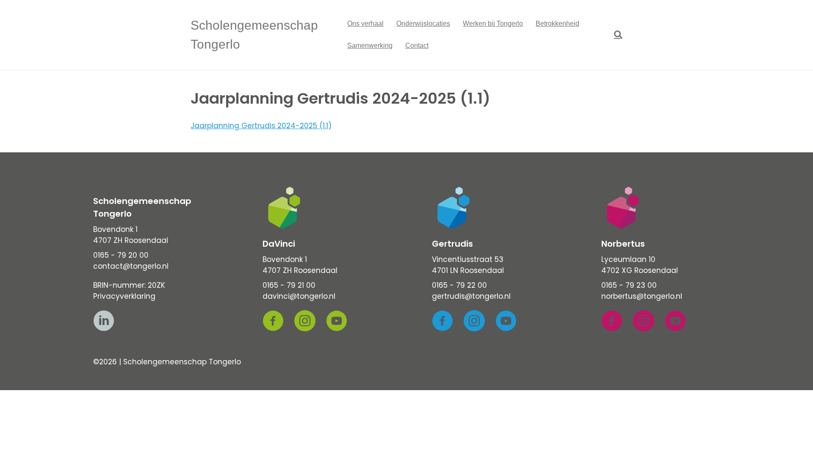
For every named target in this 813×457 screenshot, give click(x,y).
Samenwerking (370, 45)
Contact (417, 45)
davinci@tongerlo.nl (299, 296)
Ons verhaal (365, 23)
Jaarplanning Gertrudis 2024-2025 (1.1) (261, 126)
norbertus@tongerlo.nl (641, 296)
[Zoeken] (615, 34)
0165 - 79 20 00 (121, 255)
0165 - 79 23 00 (629, 285)
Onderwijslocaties (423, 23)
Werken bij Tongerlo (493, 23)
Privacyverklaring (124, 296)
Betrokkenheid (557, 23)
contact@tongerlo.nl (131, 266)
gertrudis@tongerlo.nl (471, 296)
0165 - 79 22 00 (459, 285)
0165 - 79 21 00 (289, 285)
